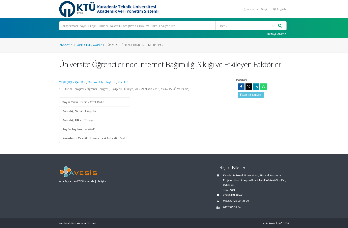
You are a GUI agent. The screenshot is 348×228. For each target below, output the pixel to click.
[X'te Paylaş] (248, 86)
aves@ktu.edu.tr (233, 194)
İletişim (101, 181)
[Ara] (280, 25)
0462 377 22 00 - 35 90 (236, 200)
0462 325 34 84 (231, 207)
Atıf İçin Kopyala (252, 95)
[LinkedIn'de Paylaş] (256, 86)
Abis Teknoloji (271, 223)
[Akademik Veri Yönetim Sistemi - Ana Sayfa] (77, 9)
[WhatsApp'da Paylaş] (263, 86)
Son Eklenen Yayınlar (90, 44)
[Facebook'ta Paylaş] (241, 86)
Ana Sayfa (66, 44)
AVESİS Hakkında (84, 181)
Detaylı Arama (276, 34)
